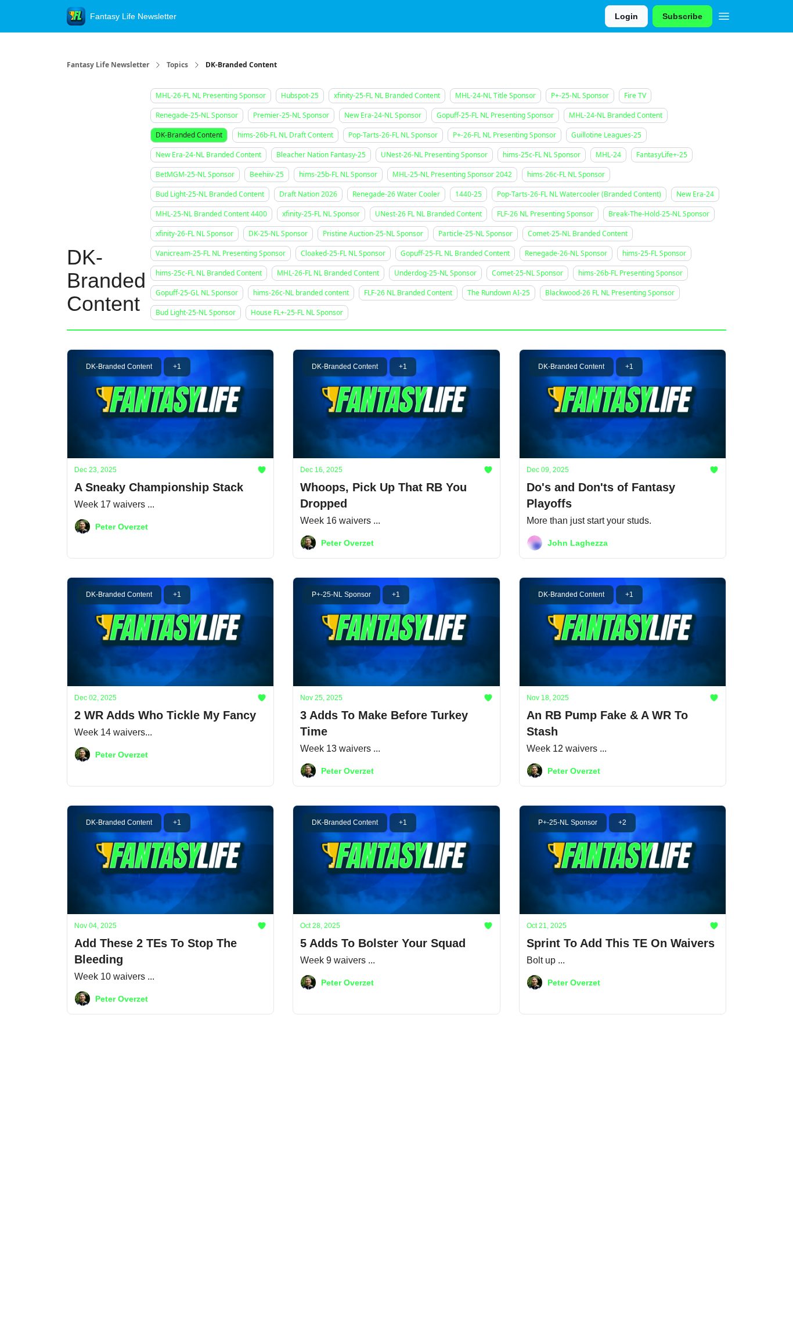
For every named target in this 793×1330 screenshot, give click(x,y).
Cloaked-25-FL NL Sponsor (343, 253)
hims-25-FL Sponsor (654, 253)
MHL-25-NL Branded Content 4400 (211, 214)
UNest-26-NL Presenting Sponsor (434, 155)
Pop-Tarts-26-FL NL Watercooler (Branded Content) (579, 194)
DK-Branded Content (189, 135)
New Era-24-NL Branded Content (208, 155)
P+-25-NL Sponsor (580, 95)
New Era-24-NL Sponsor (382, 115)
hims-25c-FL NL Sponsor (542, 155)
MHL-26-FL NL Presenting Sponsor (211, 95)
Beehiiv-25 (267, 174)
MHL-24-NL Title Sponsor (495, 95)
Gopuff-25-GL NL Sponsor (197, 293)
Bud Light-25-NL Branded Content (210, 194)
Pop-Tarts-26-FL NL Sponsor (393, 135)
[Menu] (724, 14)
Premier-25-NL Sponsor (291, 115)
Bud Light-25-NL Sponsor (196, 312)
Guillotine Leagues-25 (606, 135)
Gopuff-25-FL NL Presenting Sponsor (495, 115)
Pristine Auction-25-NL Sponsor (373, 233)
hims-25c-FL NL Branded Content (209, 273)
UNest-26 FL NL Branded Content (428, 214)
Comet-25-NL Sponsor (527, 273)
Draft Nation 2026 (308, 194)
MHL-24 (608, 155)
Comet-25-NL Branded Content (578, 233)
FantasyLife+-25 (661, 155)
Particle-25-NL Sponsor (475, 233)
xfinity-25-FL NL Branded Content (387, 95)
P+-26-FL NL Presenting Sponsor (504, 135)
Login (626, 16)
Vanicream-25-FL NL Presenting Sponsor (221, 253)
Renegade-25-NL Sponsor (197, 115)
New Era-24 (695, 194)
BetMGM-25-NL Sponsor (195, 174)
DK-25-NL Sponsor (278, 233)
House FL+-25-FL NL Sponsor (297, 312)
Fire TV (635, 95)
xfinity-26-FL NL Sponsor (194, 233)
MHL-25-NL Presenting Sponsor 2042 (452, 174)
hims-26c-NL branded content (301, 293)
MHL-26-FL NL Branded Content (328, 273)
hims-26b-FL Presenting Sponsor (630, 273)
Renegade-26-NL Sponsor (566, 253)
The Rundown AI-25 (498, 293)
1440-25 (468, 194)
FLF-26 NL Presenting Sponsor (545, 214)
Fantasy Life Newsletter (108, 65)
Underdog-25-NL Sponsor (435, 273)
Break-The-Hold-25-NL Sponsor (658, 214)
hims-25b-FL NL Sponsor (338, 174)
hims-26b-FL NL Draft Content (285, 135)
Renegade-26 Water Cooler (396, 194)
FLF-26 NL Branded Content (408, 293)
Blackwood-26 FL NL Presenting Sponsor (610, 293)
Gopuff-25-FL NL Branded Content (455, 253)
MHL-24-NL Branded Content (615, 115)
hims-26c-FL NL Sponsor (566, 174)
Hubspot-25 (300, 95)
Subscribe (682, 16)
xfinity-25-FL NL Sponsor (321, 214)
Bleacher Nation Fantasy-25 (321, 155)
